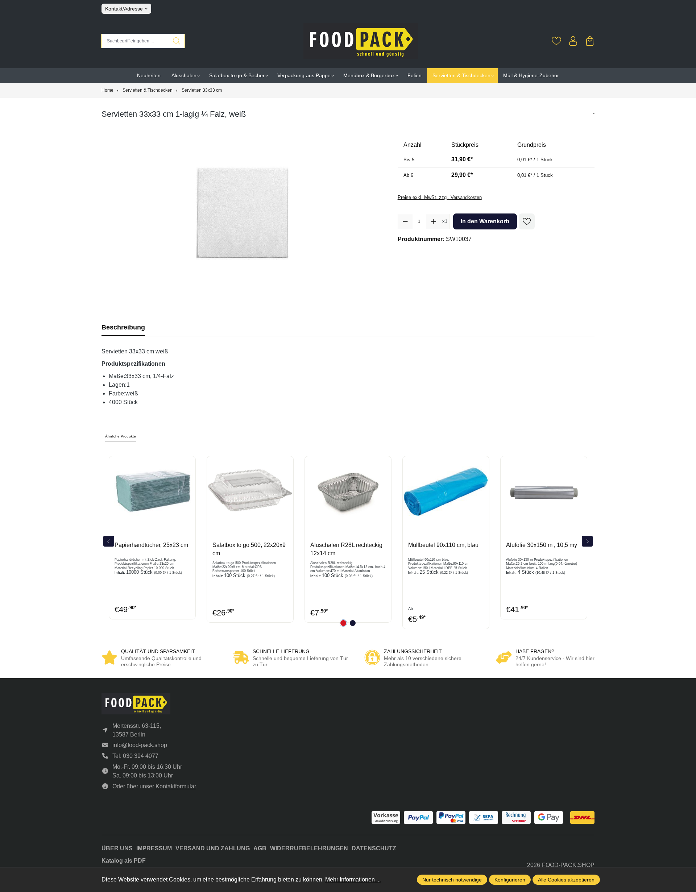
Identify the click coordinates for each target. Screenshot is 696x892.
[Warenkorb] (589, 41)
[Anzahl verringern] (405, 221)
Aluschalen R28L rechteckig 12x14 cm (346, 549)
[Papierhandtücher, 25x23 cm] (152, 490)
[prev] (108, 541)
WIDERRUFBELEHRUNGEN (309, 848)
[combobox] (135, 41)
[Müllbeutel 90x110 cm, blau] (446, 490)
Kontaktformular (176, 786)
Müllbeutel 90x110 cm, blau (443, 545)
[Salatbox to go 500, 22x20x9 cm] (250, 490)
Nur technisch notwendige (452, 880)
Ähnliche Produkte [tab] (120, 436)
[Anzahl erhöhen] (433, 221)
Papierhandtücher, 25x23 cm (151, 545)
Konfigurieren (509, 880)
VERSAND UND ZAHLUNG (212, 848)
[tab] (123, 327)
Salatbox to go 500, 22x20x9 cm (249, 549)
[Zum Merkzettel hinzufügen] (527, 221)
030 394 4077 (140, 756)
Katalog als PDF (124, 861)
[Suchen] (177, 41)
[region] (242, 216)
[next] (587, 541)
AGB (259, 848)
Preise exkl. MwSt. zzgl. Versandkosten (440, 197)
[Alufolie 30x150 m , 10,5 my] (544, 490)
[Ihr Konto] (573, 41)
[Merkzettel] (556, 41)
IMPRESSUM (154, 848)
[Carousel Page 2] (353, 623)
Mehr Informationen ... (353, 879)
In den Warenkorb (485, 221)
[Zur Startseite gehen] (360, 41)
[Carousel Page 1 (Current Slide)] (343, 623)
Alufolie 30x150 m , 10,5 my (541, 545)
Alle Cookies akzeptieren (566, 880)
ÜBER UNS (117, 848)
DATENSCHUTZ (374, 848)
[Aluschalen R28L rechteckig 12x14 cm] (348, 490)
